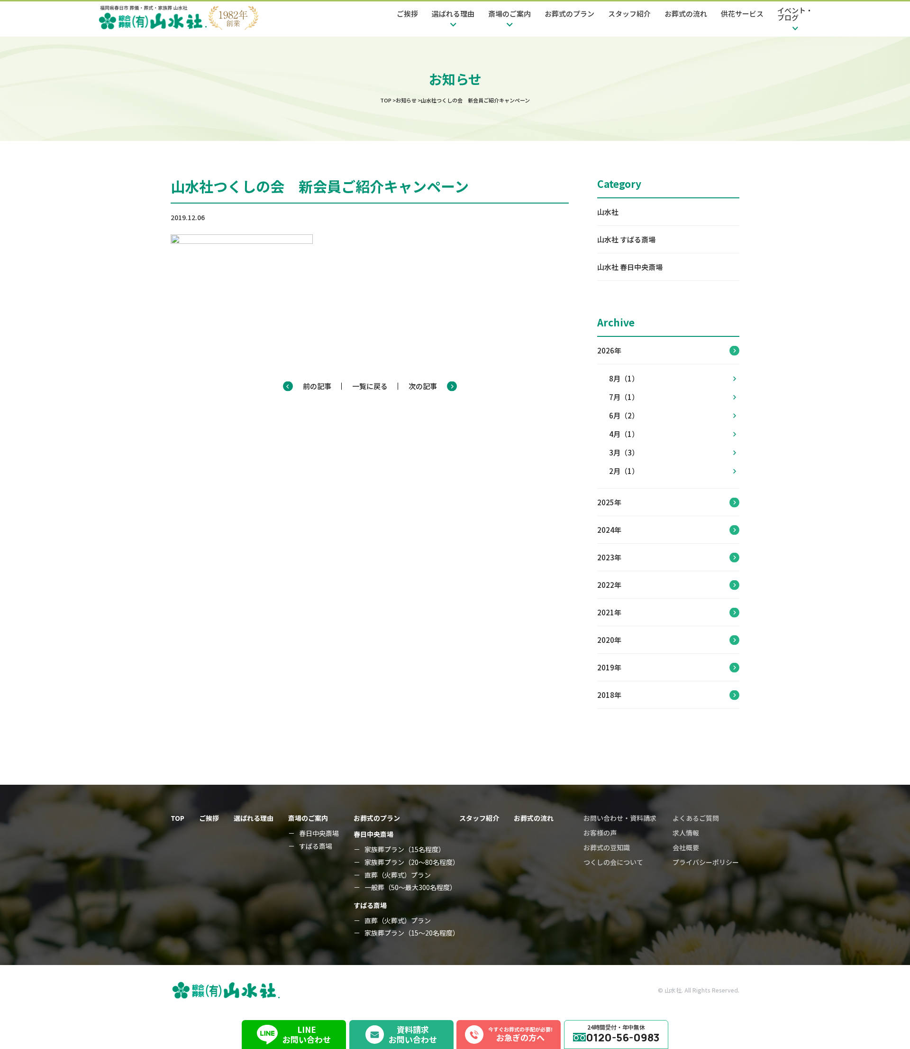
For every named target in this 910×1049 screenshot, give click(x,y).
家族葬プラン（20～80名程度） (411, 862)
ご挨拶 (407, 13)
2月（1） (624, 471)
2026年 (609, 350)
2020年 (609, 640)
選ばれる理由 (253, 818)
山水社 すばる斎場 (626, 239)
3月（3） (624, 452)
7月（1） (624, 397)
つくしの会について (613, 862)
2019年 (609, 667)
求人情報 (686, 832)
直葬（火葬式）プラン (397, 875)
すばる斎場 (315, 846)
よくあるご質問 (696, 818)
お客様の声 (600, 832)
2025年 (609, 502)
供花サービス (742, 13)
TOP (177, 818)
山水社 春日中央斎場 (630, 267)
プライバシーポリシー (706, 862)
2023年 (609, 557)
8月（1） (624, 378)
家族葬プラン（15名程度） (404, 849)
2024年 (609, 530)
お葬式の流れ (685, 13)
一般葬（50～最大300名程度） (410, 887)
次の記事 (423, 386)
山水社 (608, 212)
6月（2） (624, 415)
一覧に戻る (370, 386)
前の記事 (317, 386)
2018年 (609, 695)
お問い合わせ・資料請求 (619, 818)
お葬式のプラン (569, 13)
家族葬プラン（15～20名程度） (411, 933)
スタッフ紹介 (629, 13)
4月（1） (624, 434)
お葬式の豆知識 (606, 847)
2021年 (609, 612)
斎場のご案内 (308, 818)
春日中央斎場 (319, 833)
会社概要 (686, 847)
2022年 (609, 585)
